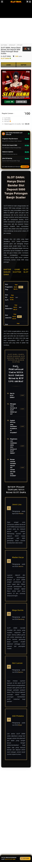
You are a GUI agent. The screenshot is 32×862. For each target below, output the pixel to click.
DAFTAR (23, 65)
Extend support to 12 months (17, 124)
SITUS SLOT (12, 45)
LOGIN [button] (8, 102)
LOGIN (8, 65)
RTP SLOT (19, 45)
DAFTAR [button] (20, 102)
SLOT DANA (4, 45)
